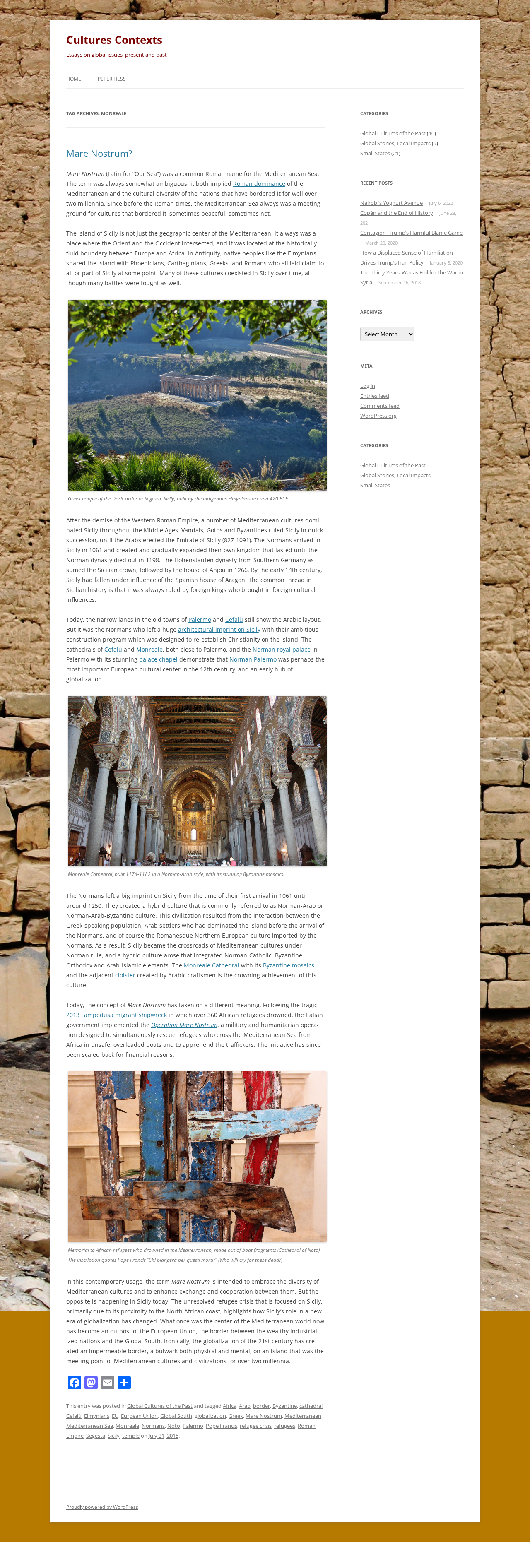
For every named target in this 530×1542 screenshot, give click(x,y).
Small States (375, 153)
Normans (153, 1425)
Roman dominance (259, 184)
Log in (367, 386)
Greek (236, 1415)
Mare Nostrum (264, 1415)
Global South (176, 1415)
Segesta (95, 1435)
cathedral (311, 1406)
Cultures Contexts (114, 39)
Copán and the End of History (396, 213)
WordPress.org (378, 415)
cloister (125, 975)
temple (131, 1435)
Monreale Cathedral (211, 965)
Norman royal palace (282, 649)
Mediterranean (302, 1415)
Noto (173, 1425)
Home (73, 78)
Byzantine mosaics (288, 965)
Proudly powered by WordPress (102, 1507)
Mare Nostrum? (99, 153)
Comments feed (380, 405)
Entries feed (374, 395)
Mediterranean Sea (89, 1425)
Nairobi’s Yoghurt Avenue (391, 203)
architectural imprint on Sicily (219, 629)
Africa (229, 1406)
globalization (210, 1415)
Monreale (149, 649)
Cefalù (234, 619)
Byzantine (284, 1406)
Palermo (199, 619)
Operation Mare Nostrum (184, 1025)
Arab (245, 1406)
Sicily (114, 1435)
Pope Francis (221, 1425)
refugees (284, 1425)
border (261, 1406)
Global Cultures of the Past (160, 1406)
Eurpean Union (139, 1415)
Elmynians (96, 1415)
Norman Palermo (253, 659)
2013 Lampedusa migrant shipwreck (116, 1015)
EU (115, 1415)
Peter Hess (112, 78)
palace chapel (158, 659)
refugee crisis (256, 1425)
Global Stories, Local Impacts (395, 143)
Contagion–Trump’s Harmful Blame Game (411, 232)
